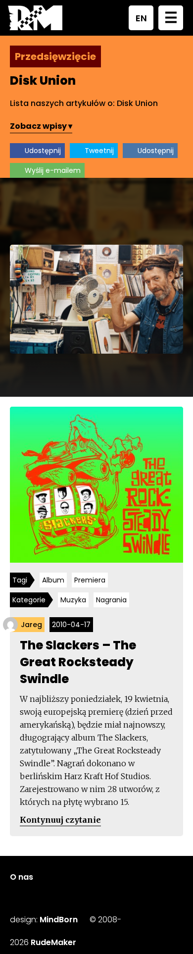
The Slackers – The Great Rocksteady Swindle (78, 662)
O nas (21, 877)
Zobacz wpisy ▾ (41, 126)
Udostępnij (43, 151)
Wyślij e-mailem (53, 170)
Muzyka (73, 600)
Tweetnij (99, 151)
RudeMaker (53, 942)
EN (141, 18)
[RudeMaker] (35, 17)
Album (53, 580)
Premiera (89, 580)
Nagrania (111, 600)
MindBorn (59, 919)
